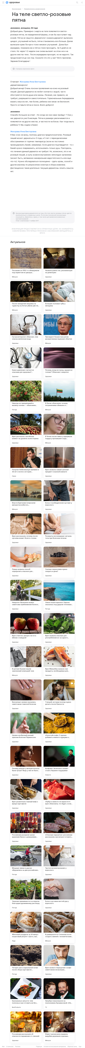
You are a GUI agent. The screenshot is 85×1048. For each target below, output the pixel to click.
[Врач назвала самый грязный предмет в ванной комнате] (59, 462)
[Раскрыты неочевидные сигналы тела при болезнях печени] (59, 529)
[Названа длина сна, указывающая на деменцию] (59, 263)
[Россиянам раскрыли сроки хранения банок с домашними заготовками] (25, 827)
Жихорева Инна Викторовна (33, 82)
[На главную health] (14, 2)
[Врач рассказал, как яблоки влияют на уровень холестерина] (25, 429)
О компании (9, 1046)
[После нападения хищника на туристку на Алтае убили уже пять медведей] (25, 296)
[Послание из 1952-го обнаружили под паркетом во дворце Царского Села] (25, 263)
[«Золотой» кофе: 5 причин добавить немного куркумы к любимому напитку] (59, 728)
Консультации (16, 9)
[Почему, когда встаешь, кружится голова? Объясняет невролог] (59, 363)
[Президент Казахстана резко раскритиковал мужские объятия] (59, 329)
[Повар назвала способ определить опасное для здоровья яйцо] (25, 562)
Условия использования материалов (55, 1046)
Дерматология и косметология (34, 9)
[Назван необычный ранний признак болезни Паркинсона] (25, 728)
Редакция (39, 1046)
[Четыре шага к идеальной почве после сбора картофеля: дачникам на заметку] (25, 960)
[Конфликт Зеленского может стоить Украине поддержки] (59, 761)
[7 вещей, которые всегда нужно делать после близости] (59, 695)
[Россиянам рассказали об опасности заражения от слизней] (25, 1027)
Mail (3, 1046)
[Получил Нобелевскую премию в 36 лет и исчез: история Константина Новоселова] (25, 462)
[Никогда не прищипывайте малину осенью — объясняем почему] (25, 396)
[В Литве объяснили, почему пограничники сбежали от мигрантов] (59, 396)
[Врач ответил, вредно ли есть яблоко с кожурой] (25, 628)
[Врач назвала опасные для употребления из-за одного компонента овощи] (59, 628)
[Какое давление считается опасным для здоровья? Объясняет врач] (25, 363)
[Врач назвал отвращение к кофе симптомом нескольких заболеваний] (59, 960)
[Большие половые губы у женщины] (59, 296)
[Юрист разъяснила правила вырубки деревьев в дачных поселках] (59, 1027)
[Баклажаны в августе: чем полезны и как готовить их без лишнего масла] (25, 993)
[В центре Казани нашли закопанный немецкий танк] (25, 661)
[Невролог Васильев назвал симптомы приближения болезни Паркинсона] (25, 595)
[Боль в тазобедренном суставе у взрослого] (59, 495)
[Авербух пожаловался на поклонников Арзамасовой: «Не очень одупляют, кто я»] (59, 993)
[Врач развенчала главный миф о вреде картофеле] (25, 794)
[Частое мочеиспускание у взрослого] (59, 861)
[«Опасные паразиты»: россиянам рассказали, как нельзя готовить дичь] (59, 827)
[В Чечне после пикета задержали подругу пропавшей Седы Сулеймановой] (59, 429)
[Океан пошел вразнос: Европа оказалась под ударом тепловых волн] (59, 595)
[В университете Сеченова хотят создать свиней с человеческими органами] (59, 927)
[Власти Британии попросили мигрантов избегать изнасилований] (25, 495)
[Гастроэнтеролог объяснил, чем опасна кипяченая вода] (25, 329)
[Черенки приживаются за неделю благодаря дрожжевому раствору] (25, 894)
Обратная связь (72, 1046)
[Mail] (7, 2)
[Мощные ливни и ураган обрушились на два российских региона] (25, 861)
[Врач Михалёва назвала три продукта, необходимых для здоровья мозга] (59, 661)
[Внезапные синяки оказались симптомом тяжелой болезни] (25, 695)
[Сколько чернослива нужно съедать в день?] (59, 562)
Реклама (17, 1046)
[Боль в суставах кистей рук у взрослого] (59, 894)
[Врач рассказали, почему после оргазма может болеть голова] (25, 529)
